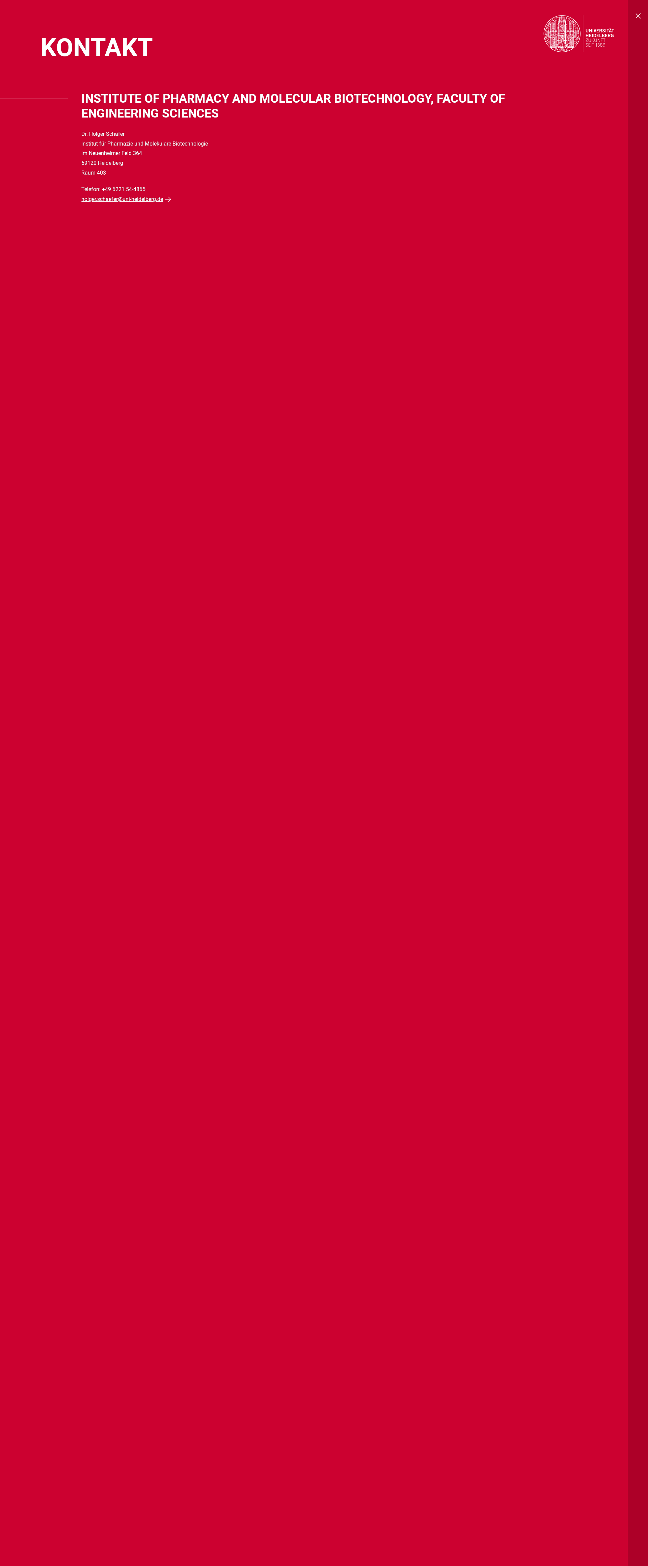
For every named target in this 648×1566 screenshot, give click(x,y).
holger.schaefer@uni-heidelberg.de (122, 199)
